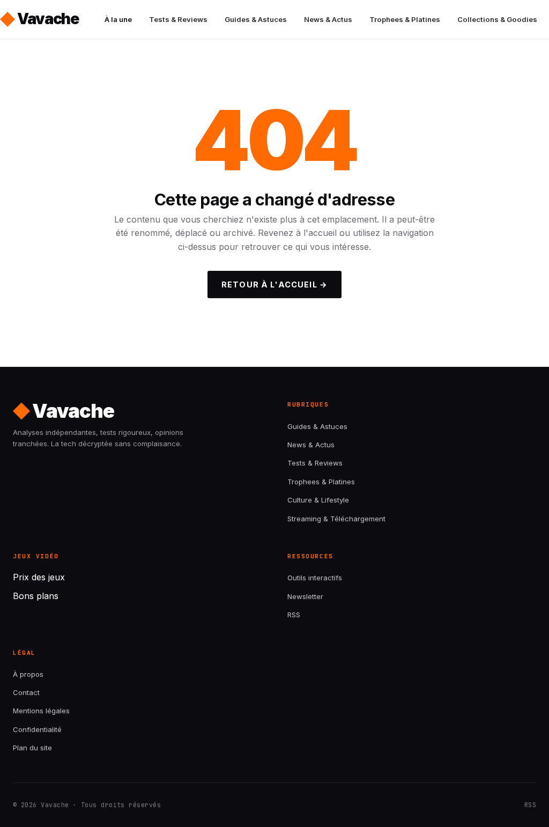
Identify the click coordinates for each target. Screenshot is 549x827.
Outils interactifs (314, 577)
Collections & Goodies (497, 19)
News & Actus (328, 19)
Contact (26, 692)
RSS (293, 614)
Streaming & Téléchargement (336, 518)
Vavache (48, 19)
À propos (28, 674)
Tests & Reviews (178, 19)
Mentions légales (41, 710)
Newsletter (305, 596)
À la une (118, 19)
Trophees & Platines (404, 19)
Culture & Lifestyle (318, 500)
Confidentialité (37, 729)
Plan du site (32, 747)
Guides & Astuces (256, 19)
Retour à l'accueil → (274, 284)
